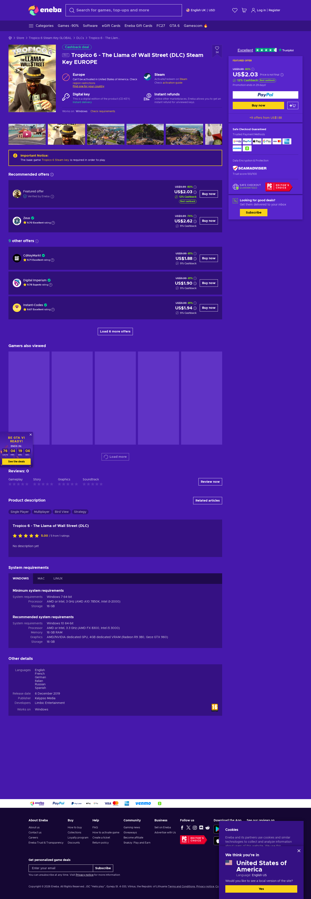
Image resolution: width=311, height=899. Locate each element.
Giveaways (130, 832)
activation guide (172, 82)
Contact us (35, 832)
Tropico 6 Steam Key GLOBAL (50, 38)
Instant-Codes (33, 305)
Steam (183, 79)
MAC (41, 578)
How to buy (75, 827)
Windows (41, 709)
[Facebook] (182, 827)
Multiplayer (42, 511)
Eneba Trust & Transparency (46, 842)
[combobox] (124, 10)
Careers (33, 837)
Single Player (20, 511)
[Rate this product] (27, 536)
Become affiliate (133, 837)
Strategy (80, 511)
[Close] (299, 850)
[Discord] (201, 827)
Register (274, 10)
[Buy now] (265, 95)
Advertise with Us (165, 832)
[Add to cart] (292, 105)
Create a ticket (101, 837)
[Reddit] (207, 827)
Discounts (74, 842)
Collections (74, 832)
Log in (261, 10)
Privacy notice (85, 875)
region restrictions (84, 83)
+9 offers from (265, 117)
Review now (210, 481)
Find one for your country (88, 86)
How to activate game (105, 832)
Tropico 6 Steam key (55, 160)
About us (34, 827)
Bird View (62, 511)
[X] (188, 827)
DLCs (80, 38)
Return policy (100, 842)
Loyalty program (78, 837)
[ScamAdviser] (250, 168)
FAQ (95, 827)
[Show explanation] (53, 223)
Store (20, 38)
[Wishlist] (234, 10)
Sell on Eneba (162, 827)
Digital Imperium (35, 280)
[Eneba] (45, 10)
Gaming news (132, 827)
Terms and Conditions (181, 886)
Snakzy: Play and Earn (137, 842)
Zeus (26, 218)
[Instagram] (195, 827)
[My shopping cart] (244, 10)
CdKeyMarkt (32, 255)
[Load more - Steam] (147, 77)
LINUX (58, 578)
